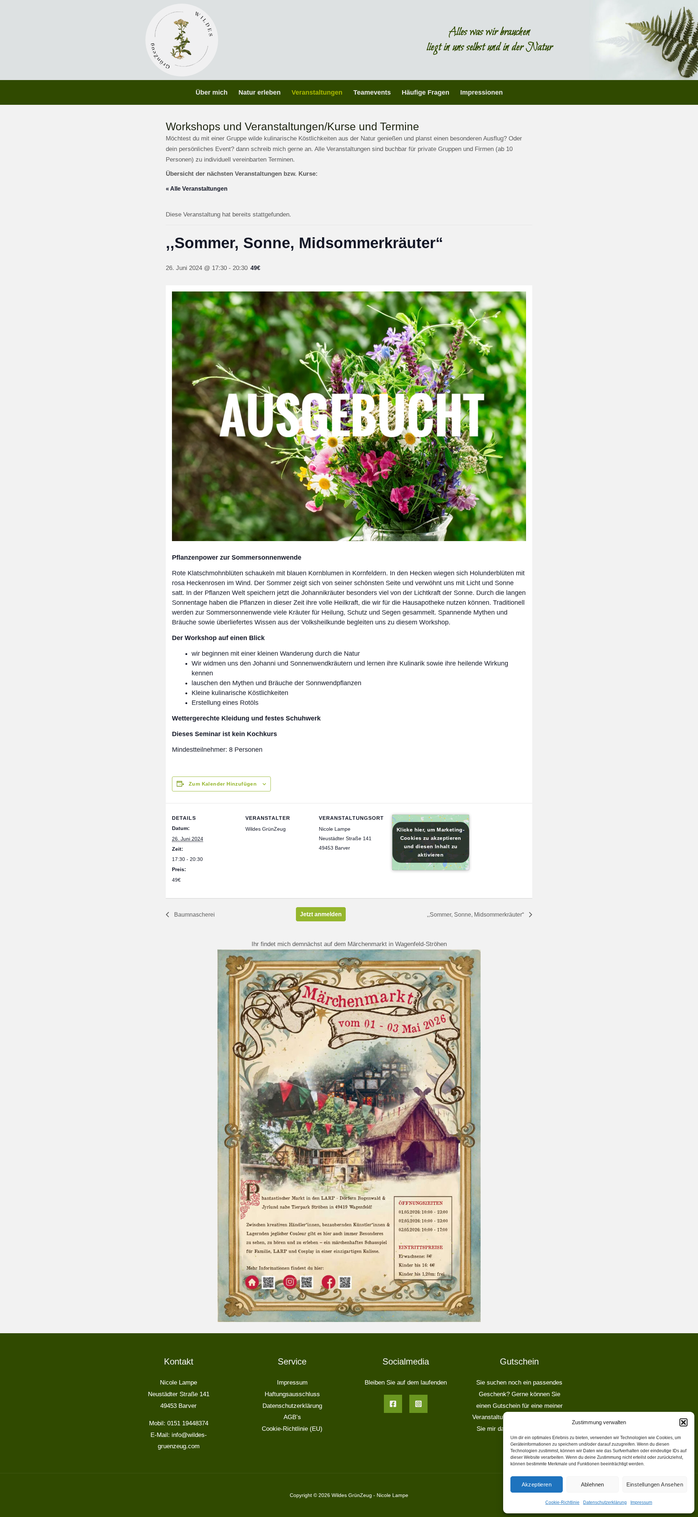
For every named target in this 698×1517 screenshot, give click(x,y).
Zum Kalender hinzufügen (223, 784)
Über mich (212, 92)
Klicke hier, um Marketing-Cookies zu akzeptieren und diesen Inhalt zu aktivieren (431, 842)
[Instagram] (418, 1404)
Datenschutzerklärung (605, 1502)
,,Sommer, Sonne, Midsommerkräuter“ (476, 915)
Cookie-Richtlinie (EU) (292, 1428)
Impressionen (481, 92)
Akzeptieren (536, 1484)
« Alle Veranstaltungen (197, 189)
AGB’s (292, 1417)
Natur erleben (259, 92)
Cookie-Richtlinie (562, 1502)
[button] (683, 1422)
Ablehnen (592, 1484)
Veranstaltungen (317, 92)
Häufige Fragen (425, 92)
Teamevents (372, 92)
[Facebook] (393, 1404)
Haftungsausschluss (292, 1394)
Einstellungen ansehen (654, 1484)
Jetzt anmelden (321, 914)
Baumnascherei (194, 915)
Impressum (641, 1502)
